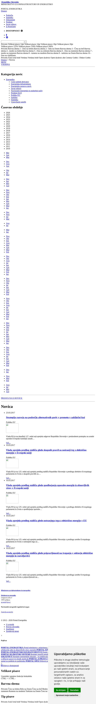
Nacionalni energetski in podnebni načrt (26, 91)
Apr (7, 155)
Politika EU (15, 95)
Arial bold (16, 702)
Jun (7, 181)
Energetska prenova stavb (21, 86)
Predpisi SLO (16, 93)
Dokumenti (10, 20)
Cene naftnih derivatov (20, 82)
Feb (7, 252)
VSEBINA (5, 64)
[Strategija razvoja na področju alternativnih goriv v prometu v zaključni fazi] (12, 432)
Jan (7, 208)
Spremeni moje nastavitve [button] (67, 695)
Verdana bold (33, 702)
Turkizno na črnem (33, 691)
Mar (7, 157)
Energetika (10, 79)
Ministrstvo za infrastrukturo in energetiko (15, 590)
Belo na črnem (26, 689)
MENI (3, 62)
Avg (7, 164)
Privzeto (4, 689)
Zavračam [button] (74, 690)
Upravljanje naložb (18, 102)
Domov (4, 11)
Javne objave (11, 24)
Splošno (14, 97)
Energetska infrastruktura (21, 84)
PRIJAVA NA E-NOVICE (11, 398)
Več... (8, 443)
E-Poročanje (11, 26)
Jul (7, 173)
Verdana (24, 702)
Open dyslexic (44, 702)
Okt (7, 170)
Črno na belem (14, 689)
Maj (7, 153)
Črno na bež (37, 689)
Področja (9, 15)
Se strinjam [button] (61, 690)
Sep (7, 197)
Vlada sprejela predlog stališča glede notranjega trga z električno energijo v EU (46, 520)
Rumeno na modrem (17, 691)
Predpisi (9, 22)
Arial (10, 702)
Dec (7, 162)
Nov (8, 192)
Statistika (9, 17)
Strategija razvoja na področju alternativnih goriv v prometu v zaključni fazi (45, 417)
